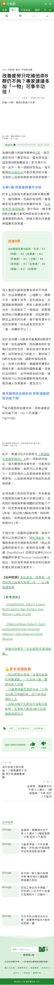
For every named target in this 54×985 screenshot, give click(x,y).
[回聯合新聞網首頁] (4, 4)
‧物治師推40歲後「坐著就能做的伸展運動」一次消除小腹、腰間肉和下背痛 (26, 679)
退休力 (16, 973)
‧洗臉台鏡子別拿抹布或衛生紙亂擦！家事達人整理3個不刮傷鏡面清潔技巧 (26, 709)
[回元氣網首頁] (11, 3)
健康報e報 (28, 954)
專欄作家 (37, 973)
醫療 (37, 10)
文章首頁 (26, 973)
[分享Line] (20, 15)
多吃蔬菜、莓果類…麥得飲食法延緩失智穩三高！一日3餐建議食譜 (26, 582)
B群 (37, 152)
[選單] (50, 4)
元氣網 (11, 69)
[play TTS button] (15, 145)
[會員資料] (45, 4)
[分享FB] (7, 15)
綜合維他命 (15, 172)
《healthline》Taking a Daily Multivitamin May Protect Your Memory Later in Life (23, 609)
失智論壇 (26, 10)
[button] (50, 9)
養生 (14, 10)
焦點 (4, 10)
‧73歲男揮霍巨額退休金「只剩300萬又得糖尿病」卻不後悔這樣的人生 (26, 694)
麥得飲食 (38, 538)
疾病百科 (45, 968)
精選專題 (35, 968)
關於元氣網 (10, 968)
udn (4, 69)
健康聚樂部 (23, 968)
